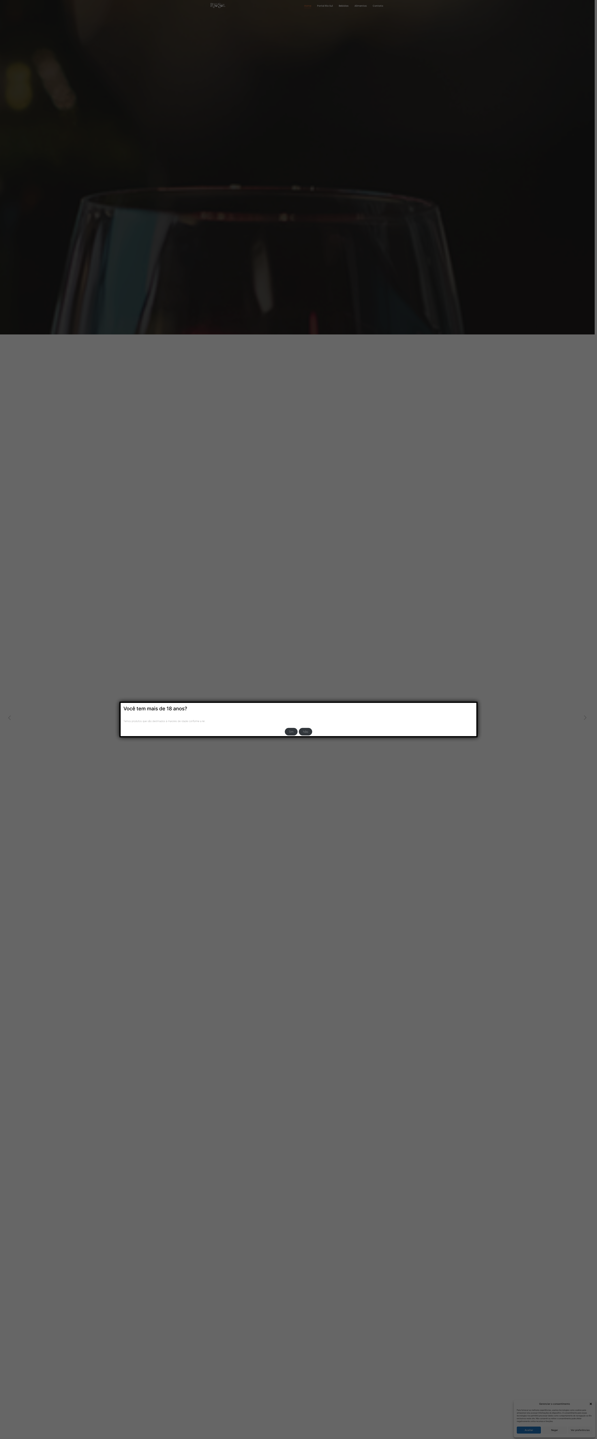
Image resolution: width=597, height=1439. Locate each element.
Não (305, 731)
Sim (291, 731)
